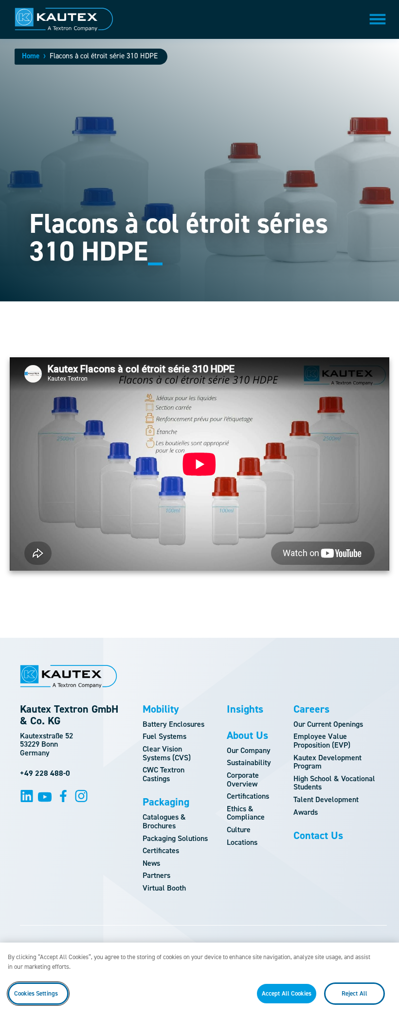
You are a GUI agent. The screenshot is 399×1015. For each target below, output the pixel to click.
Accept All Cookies (286, 993)
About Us (247, 735)
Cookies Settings (36, 993)
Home (30, 56)
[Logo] (64, 19)
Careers (311, 709)
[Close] (383, 958)
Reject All (354, 993)
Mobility (161, 709)
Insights (245, 709)
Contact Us (318, 835)
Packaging (166, 802)
